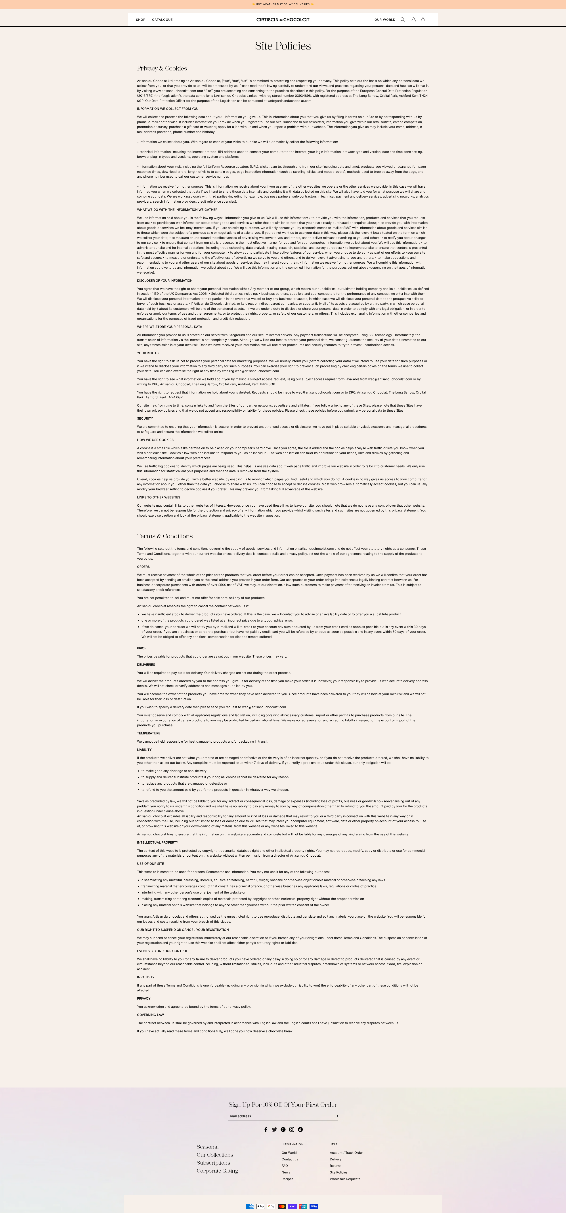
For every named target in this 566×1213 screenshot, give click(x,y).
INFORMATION (293, 1144)
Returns (335, 1166)
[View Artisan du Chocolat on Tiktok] (300, 1129)
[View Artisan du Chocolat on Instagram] (291, 1129)
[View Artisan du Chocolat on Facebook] (265, 1129)
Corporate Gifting (217, 1171)
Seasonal (208, 1147)
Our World (289, 1152)
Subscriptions (213, 1163)
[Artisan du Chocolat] (283, 19)
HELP (334, 1144)
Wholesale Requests (345, 1179)
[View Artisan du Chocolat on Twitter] (274, 1129)
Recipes (287, 1179)
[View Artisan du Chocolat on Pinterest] (283, 1129)
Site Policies (339, 1172)
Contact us (290, 1159)
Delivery (336, 1159)
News (286, 1172)
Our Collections (215, 1155)
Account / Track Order (346, 1152)
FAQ (285, 1166)
